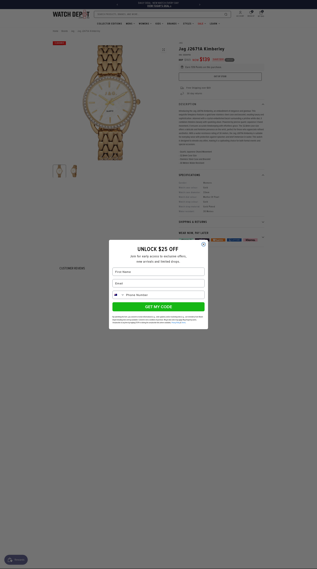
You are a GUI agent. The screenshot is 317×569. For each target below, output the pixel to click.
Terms (184, 323)
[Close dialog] (204, 244)
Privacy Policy (176, 323)
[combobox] (118, 295)
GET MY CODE (158, 307)
